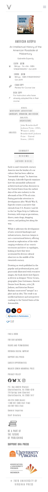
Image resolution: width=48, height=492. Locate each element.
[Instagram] (24, 380)
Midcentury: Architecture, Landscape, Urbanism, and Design (23, 112)
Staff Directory (14, 415)
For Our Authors (15, 339)
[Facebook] (10, 380)
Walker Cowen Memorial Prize (21, 368)
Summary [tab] (24, 150)
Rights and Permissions (18, 345)
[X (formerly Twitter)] (19, 380)
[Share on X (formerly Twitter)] (13, 310)
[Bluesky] (15, 380)
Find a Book (13, 334)
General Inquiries (15, 410)
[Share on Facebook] (8, 310)
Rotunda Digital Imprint (18, 351)
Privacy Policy (14, 374)
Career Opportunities (17, 362)
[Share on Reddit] (19, 310)
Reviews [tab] (24, 156)
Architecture (25, 120)
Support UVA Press (16, 357)
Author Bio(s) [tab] (24, 161)
